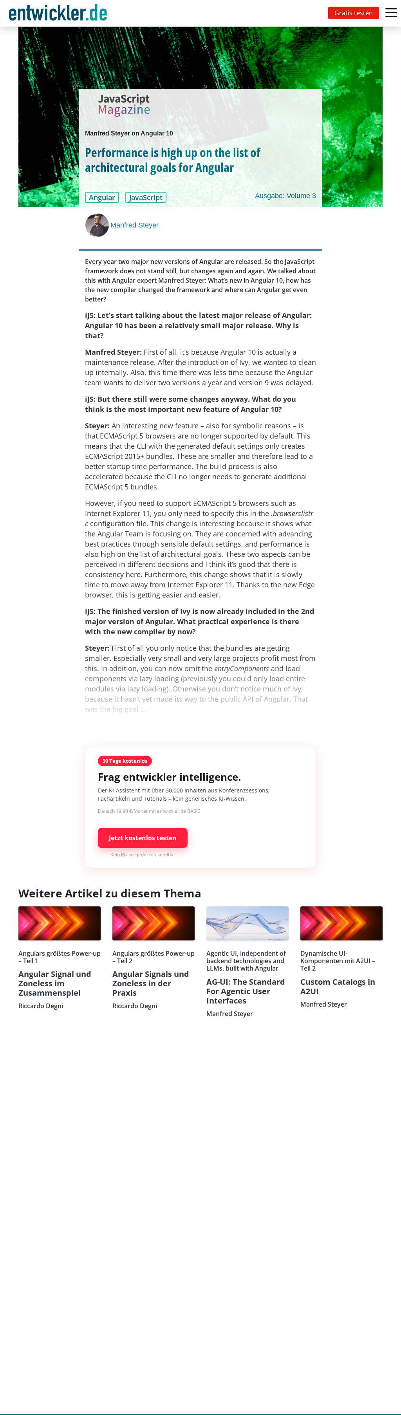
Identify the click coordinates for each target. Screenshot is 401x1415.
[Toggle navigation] (59, 13)
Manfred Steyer (134, 225)
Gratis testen (353, 13)
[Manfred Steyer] (97, 225)
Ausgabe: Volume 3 (285, 196)
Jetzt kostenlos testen (143, 838)
